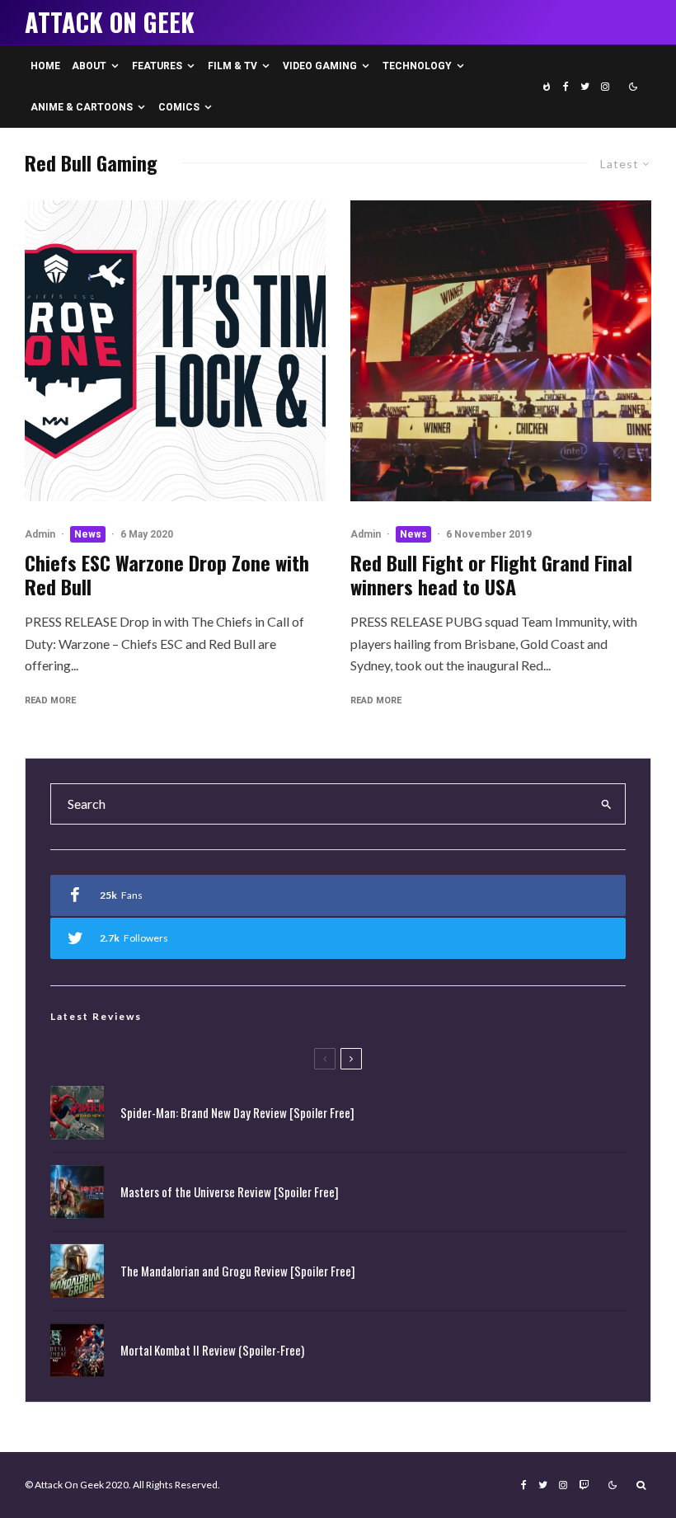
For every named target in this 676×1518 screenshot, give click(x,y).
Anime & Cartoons (82, 107)
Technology (417, 66)
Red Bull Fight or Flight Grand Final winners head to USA (491, 575)
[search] (607, 804)
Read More (50, 700)
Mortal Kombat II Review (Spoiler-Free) (212, 1349)
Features (157, 66)
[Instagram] (605, 86)
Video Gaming (320, 66)
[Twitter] (585, 86)
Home (45, 66)
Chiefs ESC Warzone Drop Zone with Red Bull (167, 575)
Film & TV (232, 66)
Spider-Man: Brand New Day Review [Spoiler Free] (237, 1112)
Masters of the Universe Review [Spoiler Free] (229, 1191)
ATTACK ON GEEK (110, 22)
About (89, 66)
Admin (40, 534)
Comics (179, 107)
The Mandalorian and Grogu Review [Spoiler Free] (237, 1270)
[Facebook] (566, 86)
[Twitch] (583, 1485)
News (87, 534)
